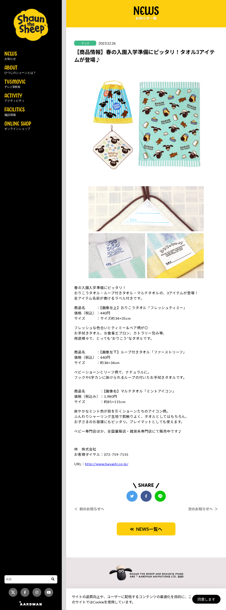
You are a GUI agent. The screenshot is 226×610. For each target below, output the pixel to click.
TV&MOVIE (15, 84)
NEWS (10, 56)
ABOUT (20, 70)
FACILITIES (14, 112)
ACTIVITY (14, 98)
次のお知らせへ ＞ (203, 509)
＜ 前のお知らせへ (89, 509)
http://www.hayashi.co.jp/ (106, 464)
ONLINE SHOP (17, 126)
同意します (206, 599)
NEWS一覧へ (148, 529)
